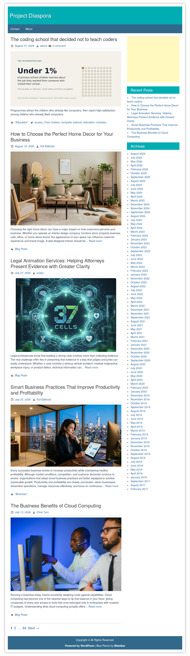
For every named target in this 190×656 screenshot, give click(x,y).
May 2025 (136, 192)
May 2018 (136, 469)
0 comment (59, 46)
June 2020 (137, 372)
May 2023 (136, 263)
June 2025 (137, 189)
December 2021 (140, 309)
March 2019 (138, 430)
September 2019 (140, 407)
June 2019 (137, 419)
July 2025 (136, 185)
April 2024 (136, 227)
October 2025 (139, 173)
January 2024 (139, 239)
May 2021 (136, 329)
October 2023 (139, 247)
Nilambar (119, 645)
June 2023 (137, 259)
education (89, 122)
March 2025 (138, 200)
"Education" (21, 122)
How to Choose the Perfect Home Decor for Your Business (62, 136)
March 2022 (138, 305)
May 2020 (136, 376)
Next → (33, 627)
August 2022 (138, 286)
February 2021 (139, 341)
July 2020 (136, 368)
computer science (71, 122)
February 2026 (139, 169)
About (28, 29)
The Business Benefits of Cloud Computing (56, 505)
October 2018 (139, 450)
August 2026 (138, 153)
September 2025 (140, 177)
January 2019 (139, 438)
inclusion (101, 122)
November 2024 (140, 208)
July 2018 (136, 461)
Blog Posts (21, 249)
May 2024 (136, 224)
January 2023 (139, 274)
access (39, 122)
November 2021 (140, 313)
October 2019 (139, 403)
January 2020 (139, 391)
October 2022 (139, 282)
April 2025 (136, 196)
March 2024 (138, 231)
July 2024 (136, 220)
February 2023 (139, 270)
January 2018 (139, 477)
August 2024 (138, 216)
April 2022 (136, 302)
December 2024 (140, 204)
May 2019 (136, 422)
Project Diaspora (30, 15)
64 (24, 627)
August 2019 (138, 411)
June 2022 (137, 294)
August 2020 (138, 364)
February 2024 (139, 235)
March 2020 (138, 383)
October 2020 (139, 356)
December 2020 (140, 348)
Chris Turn (43, 512)
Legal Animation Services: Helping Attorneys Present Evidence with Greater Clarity (57, 263)
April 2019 (136, 426)
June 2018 (137, 465)
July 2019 (136, 415)
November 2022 (140, 278)
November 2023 (140, 243)
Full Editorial (47, 146)
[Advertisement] (153, 59)
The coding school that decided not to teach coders (64, 38)
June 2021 (137, 325)
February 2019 (139, 434)
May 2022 (136, 298)
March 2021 (138, 337)
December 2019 (140, 395)
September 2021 (140, 317)
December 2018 (140, 442)
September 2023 (140, 251)
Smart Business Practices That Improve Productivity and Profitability (65, 389)
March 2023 (138, 266)
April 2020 (136, 380)
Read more (95, 241)
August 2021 (138, 321)
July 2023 (136, 255)
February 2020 (139, 387)
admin (43, 46)
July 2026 (136, 157)
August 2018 (138, 458)
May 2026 (136, 161)
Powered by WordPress (79, 645)
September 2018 (140, 454)
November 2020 (140, 352)
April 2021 (136, 333)
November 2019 (140, 399)
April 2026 (136, 165)
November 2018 (140, 446)
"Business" (21, 494)
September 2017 (140, 481)
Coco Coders (52, 122)
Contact (14, 29)
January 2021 (139, 344)
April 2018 (136, 473)
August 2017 (138, 485)
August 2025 (138, 181)
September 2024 (140, 212)
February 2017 (139, 489)
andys (40, 273)
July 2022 (136, 290)
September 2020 (140, 360)
